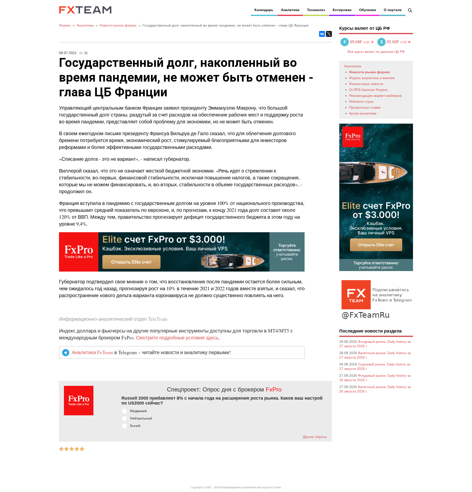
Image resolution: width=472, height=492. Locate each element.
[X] (329, 34)
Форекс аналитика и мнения (372, 78)
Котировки (342, 10)
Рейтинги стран (361, 101)
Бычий (135, 426)
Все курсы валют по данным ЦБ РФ (376, 52)
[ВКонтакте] (322, 34)
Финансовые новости (366, 84)
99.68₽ (353, 42)
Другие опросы (315, 437)
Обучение (367, 10)
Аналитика (290, 10)
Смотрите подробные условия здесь (177, 337)
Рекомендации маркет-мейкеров (375, 96)
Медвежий (138, 411)
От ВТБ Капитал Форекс (368, 90)
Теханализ (316, 10)
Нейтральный (141, 418)
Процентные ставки (365, 107)
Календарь (263, 10)
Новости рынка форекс (369, 72)
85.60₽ (390, 42)
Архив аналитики (362, 113)
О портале (393, 10)
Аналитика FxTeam (92, 352)
